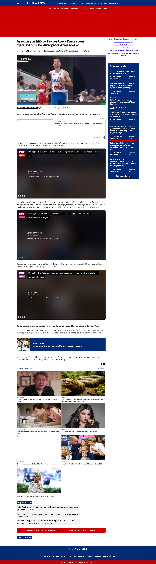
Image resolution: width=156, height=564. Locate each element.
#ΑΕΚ (50, 8)
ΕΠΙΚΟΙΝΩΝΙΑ (102, 3)
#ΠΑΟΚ (105, 8)
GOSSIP (81, 3)
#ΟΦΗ (84, 8)
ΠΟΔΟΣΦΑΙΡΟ (63, 3)
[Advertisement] (78, 22)
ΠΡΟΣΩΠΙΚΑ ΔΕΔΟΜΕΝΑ (78, 556)
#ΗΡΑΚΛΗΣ (64, 8)
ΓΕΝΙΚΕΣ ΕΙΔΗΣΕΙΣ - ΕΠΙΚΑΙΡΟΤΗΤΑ (27, 108)
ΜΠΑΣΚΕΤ (73, 3)
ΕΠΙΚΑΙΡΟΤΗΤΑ (91, 3)
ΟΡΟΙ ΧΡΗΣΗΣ (45, 556)
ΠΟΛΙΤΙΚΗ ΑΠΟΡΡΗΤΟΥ (60, 556)
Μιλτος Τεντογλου (25, 537)
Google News (62, 530)
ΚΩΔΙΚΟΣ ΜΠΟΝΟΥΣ (116, 3)
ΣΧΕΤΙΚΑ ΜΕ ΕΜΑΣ (109, 556)
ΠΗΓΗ (103, 364)
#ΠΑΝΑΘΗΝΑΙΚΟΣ (95, 8)
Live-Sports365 (78, 549)
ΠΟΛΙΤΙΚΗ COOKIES (94, 556)
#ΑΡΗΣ (56, 8)
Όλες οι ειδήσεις (124, 176)
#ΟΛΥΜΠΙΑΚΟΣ (75, 8)
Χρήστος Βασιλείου (44, 108)
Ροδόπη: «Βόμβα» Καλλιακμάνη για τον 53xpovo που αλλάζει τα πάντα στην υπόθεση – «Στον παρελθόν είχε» (45, 522)
